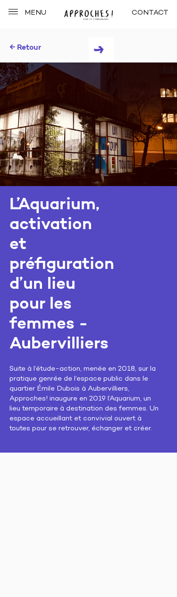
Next (101, 49)
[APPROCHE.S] (88, 15)
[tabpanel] (88, 124)
